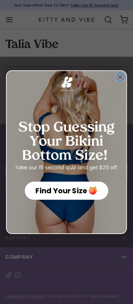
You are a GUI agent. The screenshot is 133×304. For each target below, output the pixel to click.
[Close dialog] (120, 77)
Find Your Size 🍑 (66, 190)
